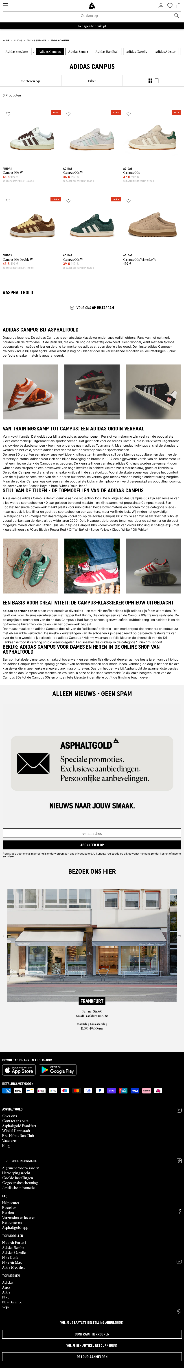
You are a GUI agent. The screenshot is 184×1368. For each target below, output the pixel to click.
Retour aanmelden (92, 1357)
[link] (92, 5)
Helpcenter (10, 1202)
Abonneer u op (92, 845)
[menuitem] (30, 80)
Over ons (9, 1115)
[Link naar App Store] (19, 1070)
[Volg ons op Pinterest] (179, 1311)
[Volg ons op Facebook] (179, 1211)
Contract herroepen (92, 1334)
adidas (72, 436)
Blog (6, 1145)
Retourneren (12, 1222)
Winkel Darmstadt (16, 1130)
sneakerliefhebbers (121, 337)
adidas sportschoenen (20, 610)
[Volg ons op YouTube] (179, 1261)
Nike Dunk (10, 1257)
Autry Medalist (13, 1267)
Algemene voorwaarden (20, 1167)
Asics (6, 1287)
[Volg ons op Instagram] (179, 1110)
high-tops (141, 445)
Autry (6, 1291)
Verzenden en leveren (18, 1217)
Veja (5, 1306)
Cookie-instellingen (17, 1177)
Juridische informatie (18, 1187)
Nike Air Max (12, 1262)
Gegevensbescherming (20, 1182)
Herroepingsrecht (16, 1172)
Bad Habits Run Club (18, 1135)
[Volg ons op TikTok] (179, 1161)
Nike (5, 1296)
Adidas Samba (13, 1247)
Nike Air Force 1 (14, 1242)
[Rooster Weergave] (150, 81)
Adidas (7, 1282)
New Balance (12, 1301)
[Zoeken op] (176, 15)
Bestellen (9, 1207)
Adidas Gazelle (14, 1252)
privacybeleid (83, 853)
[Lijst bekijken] (156, 81)
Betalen (8, 1212)
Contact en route (15, 1120)
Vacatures (9, 1140)
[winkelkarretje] (179, 5)
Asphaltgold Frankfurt (19, 1125)
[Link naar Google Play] (58, 1070)
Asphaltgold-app (15, 1227)
